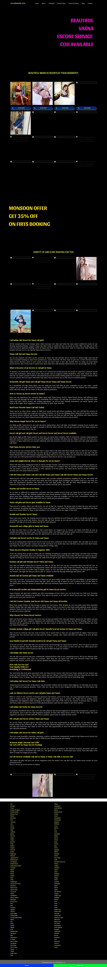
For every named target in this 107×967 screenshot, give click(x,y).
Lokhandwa (57, 806)
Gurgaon (12, 848)
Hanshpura (13, 933)
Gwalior (56, 844)
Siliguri (56, 804)
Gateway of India (58, 917)
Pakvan (12, 949)
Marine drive (57, 921)
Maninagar (13, 899)
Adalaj (12, 919)
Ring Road (13, 885)
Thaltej (12, 951)
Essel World (57, 945)
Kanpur (12, 840)
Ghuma (12, 874)
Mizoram (12, 856)
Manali (56, 810)
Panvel (12, 826)
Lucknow (56, 881)
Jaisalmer (56, 867)
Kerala (56, 840)
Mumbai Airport (58, 812)
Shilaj (11, 879)
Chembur (12, 806)
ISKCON (12, 911)
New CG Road (13, 941)
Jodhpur (56, 866)
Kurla (55, 901)
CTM (11, 929)
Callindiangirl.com (17, 3)
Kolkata (56, 814)
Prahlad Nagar (14, 915)
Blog (83, 3)
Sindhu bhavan (14, 864)
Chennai (56, 875)
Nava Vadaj (57, 858)
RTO (11, 921)
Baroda (56, 887)
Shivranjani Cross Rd (59, 862)
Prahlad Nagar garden (16, 917)
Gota (11, 905)
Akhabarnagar (14, 931)
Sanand (12, 875)
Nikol (11, 935)
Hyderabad (57, 834)
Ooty (55, 830)
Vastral (12, 925)
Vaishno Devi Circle (15, 883)
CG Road (12, 939)
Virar (55, 939)
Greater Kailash (14, 812)
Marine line (57, 919)
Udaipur (56, 864)
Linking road (57, 915)
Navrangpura (13, 937)
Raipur (56, 842)
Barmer (56, 870)
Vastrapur (13, 867)
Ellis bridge (13, 945)
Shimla (56, 856)
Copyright (51, 3)
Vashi (55, 903)
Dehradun (56, 854)
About (43, 3)
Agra (55, 846)
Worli (11, 820)
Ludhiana (12, 832)
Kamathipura (57, 925)
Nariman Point (14, 814)
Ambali (12, 871)
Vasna (56, 947)
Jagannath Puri (14, 858)
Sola (11, 903)
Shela (11, 877)
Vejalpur (56, 893)
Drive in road (13, 947)
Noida (11, 844)
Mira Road (13, 818)
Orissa (56, 826)
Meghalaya (13, 854)
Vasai (55, 905)
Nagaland (56, 822)
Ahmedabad (57, 818)
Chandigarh (57, 883)
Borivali (56, 935)
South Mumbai (58, 808)
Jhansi (56, 816)
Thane (55, 907)
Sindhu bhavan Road (15, 866)
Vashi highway (58, 927)
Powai (12, 808)
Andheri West (57, 911)
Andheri (12, 846)
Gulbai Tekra (13, 953)
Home (37, 3)
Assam (12, 852)
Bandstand (57, 941)
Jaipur (55, 871)
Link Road (12, 822)
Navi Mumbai (57, 891)
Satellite (12, 909)
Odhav (12, 923)
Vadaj (55, 860)
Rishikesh (56, 824)
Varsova (56, 943)
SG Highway (13, 862)
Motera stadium (14, 897)
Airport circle (13, 887)
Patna (55, 848)
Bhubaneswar (13, 860)
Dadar (11, 830)
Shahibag (56, 897)
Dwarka (12, 828)
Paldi (11, 955)
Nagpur (12, 838)
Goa (11, 804)
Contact (90, 3)
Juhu (11, 824)
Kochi (55, 832)
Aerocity (12, 842)
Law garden (13, 943)
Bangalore (56, 874)
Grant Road (57, 923)
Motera (12, 893)
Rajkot (55, 889)
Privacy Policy (61, 3)
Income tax (13, 891)
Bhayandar (57, 937)
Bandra (12, 816)
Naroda (12, 927)
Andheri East (57, 909)
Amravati (12, 850)
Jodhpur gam (57, 895)
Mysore (56, 838)
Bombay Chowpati (15, 810)
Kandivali (56, 933)
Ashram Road (13, 889)
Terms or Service (74, 3)
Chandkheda (13, 895)
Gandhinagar (13, 881)
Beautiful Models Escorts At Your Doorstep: (53, 72)
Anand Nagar (13, 913)
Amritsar (12, 836)
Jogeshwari (57, 931)
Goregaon (56, 929)
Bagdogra (56, 850)
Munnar (56, 828)
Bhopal (12, 870)
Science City (13, 901)
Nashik (12, 834)
